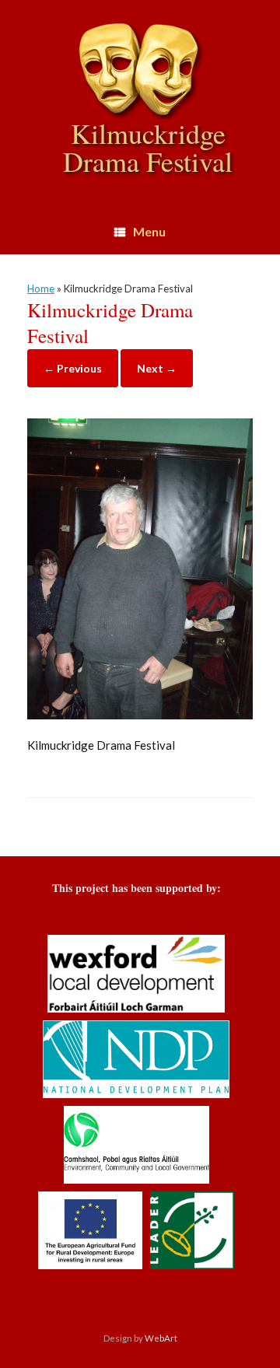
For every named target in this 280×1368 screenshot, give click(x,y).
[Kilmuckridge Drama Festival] (140, 715)
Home (40, 288)
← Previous (73, 368)
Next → (157, 368)
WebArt (161, 1338)
